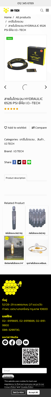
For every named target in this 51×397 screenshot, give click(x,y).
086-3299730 (10, 330)
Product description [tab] (15, 178)
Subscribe (8, 376)
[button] (41, 10)
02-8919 (27, 321)
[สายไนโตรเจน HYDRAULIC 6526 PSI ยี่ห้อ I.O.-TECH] (25, 58)
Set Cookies (18, 392)
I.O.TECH (9, 144)
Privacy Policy (10, 387)
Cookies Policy (27, 387)
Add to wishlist (16, 128)
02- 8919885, (10, 321)
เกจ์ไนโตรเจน (27, 139)
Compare (41, 128)
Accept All (33, 392)
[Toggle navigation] (47, 10)
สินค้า (40, 139)
